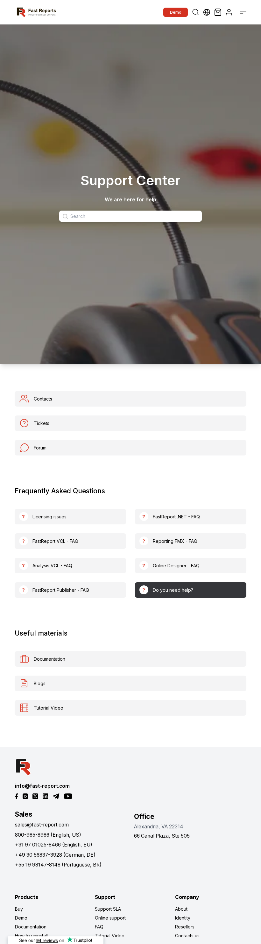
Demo (175, 12)
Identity (182, 917)
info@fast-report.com (42, 786)
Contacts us (187, 935)
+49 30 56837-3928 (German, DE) (55, 855)
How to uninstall (31, 935)
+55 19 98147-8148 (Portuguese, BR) (58, 865)
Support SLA (108, 909)
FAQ (99, 926)
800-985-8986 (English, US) (48, 835)
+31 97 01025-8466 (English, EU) (53, 845)
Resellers (184, 926)
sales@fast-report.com (42, 825)
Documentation (30, 926)
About (181, 909)
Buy (19, 909)
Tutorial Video (109, 935)
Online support (110, 917)
